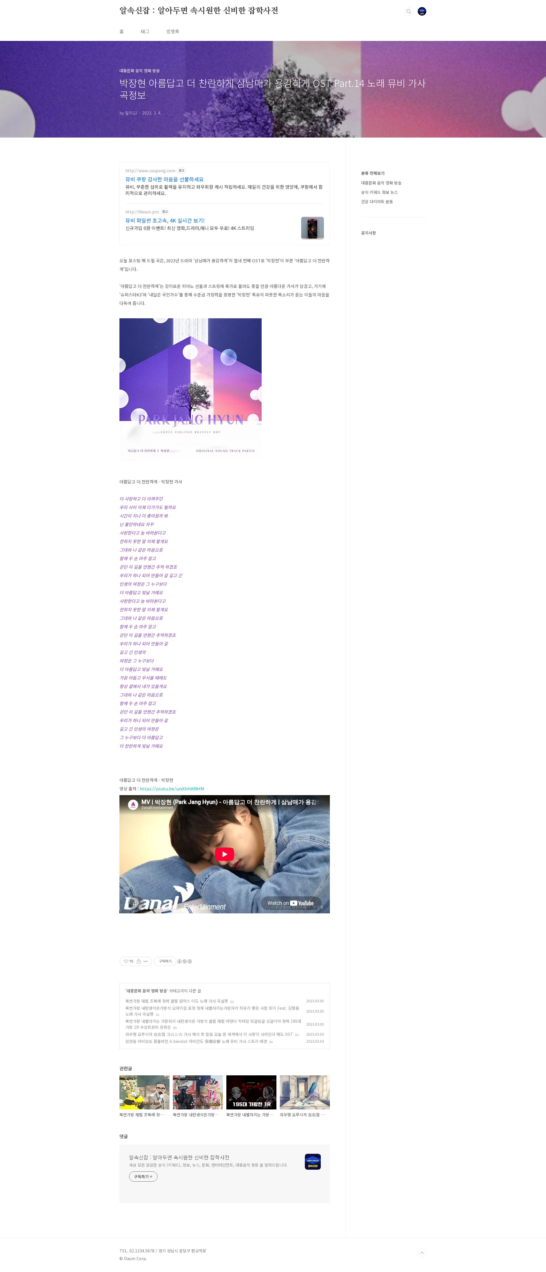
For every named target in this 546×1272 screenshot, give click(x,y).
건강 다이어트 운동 (377, 201)
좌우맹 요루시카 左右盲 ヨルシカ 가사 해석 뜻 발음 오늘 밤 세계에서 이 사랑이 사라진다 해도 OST (209, 1034)
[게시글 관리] (145, 961)
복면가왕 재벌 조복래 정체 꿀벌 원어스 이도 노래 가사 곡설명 (176, 1001)
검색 (409, 11)
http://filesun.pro (142, 211)
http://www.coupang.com (150, 170)
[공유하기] (138, 961)
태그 (145, 31)
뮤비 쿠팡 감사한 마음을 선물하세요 (164, 179)
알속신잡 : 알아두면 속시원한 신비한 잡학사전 (198, 11)
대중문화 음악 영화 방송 (147, 991)
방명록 (172, 31)
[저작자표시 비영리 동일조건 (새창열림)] (184, 961)
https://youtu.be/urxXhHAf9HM (172, 788)
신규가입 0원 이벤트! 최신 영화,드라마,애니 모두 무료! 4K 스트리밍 (189, 228)
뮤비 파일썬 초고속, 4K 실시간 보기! (165, 220)
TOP (422, 1253)
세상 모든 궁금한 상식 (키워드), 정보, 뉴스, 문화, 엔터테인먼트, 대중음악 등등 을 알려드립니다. (208, 1165)
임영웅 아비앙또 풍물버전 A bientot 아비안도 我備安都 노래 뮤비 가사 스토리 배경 (196, 1041)
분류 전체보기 (372, 173)
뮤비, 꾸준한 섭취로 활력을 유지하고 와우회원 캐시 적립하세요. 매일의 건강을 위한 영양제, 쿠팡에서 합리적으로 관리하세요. (224, 189)
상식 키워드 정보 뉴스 (379, 192)
